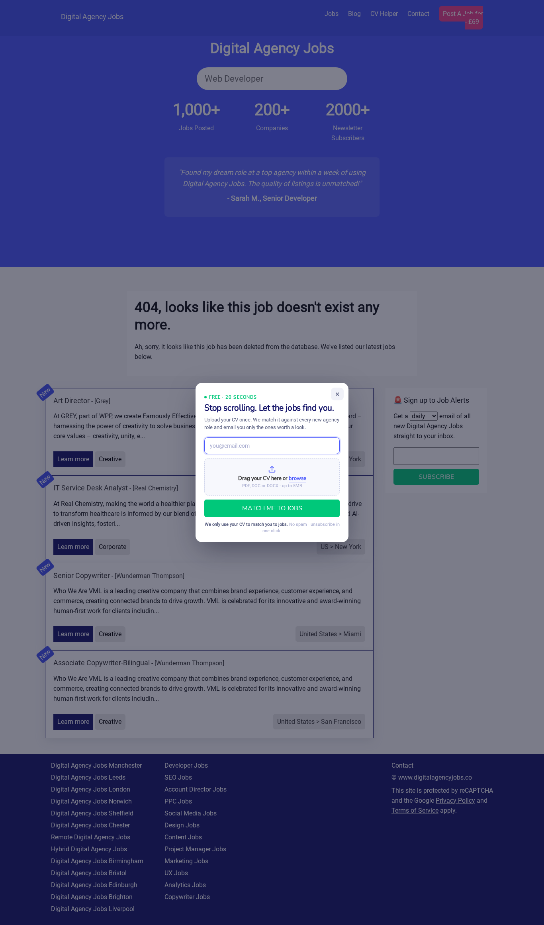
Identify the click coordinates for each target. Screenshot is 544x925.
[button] (272, 477)
